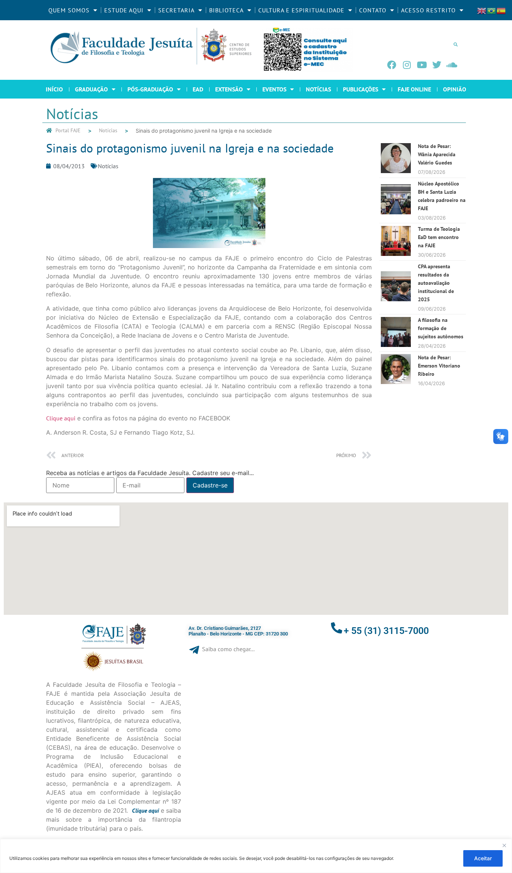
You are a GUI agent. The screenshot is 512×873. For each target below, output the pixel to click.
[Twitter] (436, 64)
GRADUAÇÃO (91, 89)
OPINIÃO (454, 89)
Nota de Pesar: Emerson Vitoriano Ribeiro (439, 365)
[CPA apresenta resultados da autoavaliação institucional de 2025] (395, 299)
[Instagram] (406, 64)
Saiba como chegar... (228, 649)
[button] (455, 44)
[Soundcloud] (451, 64)
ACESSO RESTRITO (428, 10)
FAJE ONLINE (414, 89)
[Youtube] (421, 64)
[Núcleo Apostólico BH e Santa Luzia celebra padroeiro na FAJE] (395, 212)
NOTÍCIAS (318, 89)
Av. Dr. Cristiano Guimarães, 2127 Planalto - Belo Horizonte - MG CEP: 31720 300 (238, 631)
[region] (256, 856)
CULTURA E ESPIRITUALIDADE (301, 10)
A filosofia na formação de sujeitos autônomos (440, 328)
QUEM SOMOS (69, 10)
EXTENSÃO (229, 89)
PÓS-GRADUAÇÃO (150, 89)
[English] (482, 10)
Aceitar (483, 858)
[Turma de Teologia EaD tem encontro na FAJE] (395, 253)
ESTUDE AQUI (124, 10)
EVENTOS (274, 89)
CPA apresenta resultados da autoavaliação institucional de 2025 (436, 283)
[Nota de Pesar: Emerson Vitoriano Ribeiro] (395, 382)
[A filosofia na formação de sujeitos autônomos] (395, 344)
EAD (198, 89)
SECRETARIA (176, 10)
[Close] (504, 845)
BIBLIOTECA (226, 10)
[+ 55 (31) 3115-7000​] (336, 628)
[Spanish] (501, 10)
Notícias (108, 130)
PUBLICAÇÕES (360, 89)
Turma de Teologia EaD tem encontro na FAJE (439, 237)
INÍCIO (54, 89)
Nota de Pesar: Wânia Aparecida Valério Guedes (436, 154)
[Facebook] (391, 64)
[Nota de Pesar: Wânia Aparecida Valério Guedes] (395, 171)
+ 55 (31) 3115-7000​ (386, 630)
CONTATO (372, 10)
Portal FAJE (68, 130)
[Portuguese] (492, 10)
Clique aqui (60, 418)
